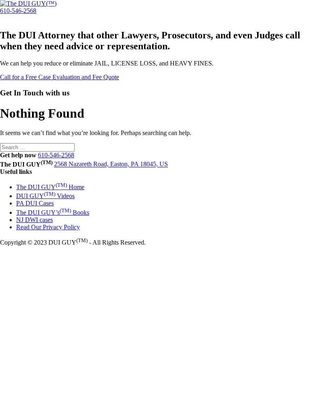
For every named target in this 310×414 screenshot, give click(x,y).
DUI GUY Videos (45, 195)
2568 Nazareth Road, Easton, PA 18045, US (111, 164)
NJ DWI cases (34, 219)
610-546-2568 (18, 10)
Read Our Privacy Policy (48, 227)
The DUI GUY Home (50, 187)
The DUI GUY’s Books (52, 212)
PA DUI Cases (35, 203)
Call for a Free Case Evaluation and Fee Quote (59, 77)
